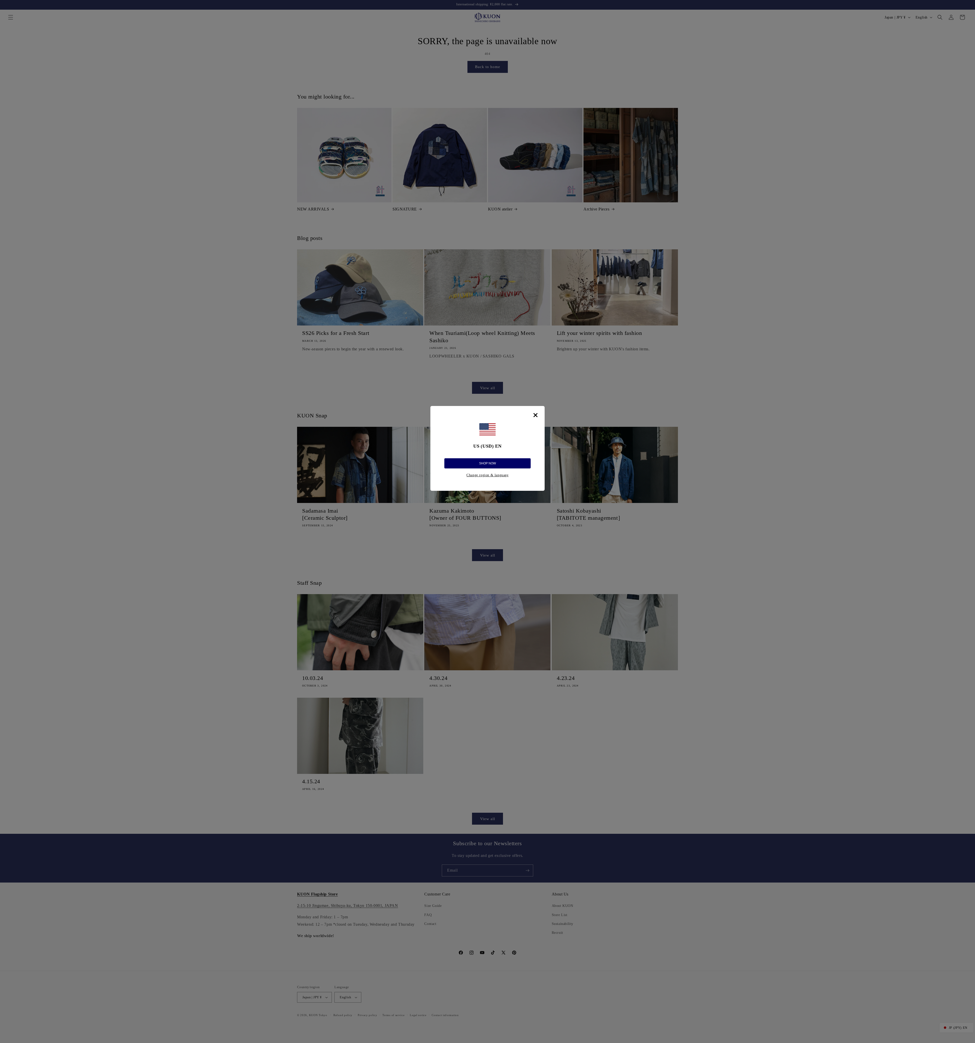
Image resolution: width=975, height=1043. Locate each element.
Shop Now (487, 463)
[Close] (535, 415)
